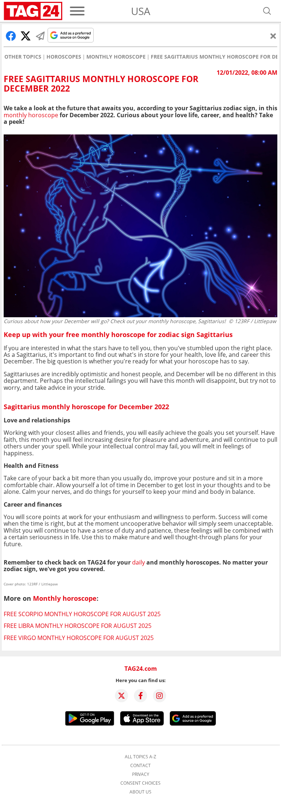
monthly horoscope (31, 115)
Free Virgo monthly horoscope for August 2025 (79, 638)
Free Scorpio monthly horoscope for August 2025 (82, 614)
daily (138, 562)
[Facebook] (140, 695)
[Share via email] (40, 36)
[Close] (273, 36)
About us (140, 792)
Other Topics (22, 57)
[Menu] (77, 11)
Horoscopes (63, 57)
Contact (140, 765)
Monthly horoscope (116, 57)
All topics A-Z (140, 756)
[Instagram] (159, 695)
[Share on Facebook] (11, 36)
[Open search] (267, 11)
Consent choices (140, 783)
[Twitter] (121, 695)
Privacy (140, 774)
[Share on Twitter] (25, 36)
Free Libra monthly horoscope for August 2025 (77, 626)
